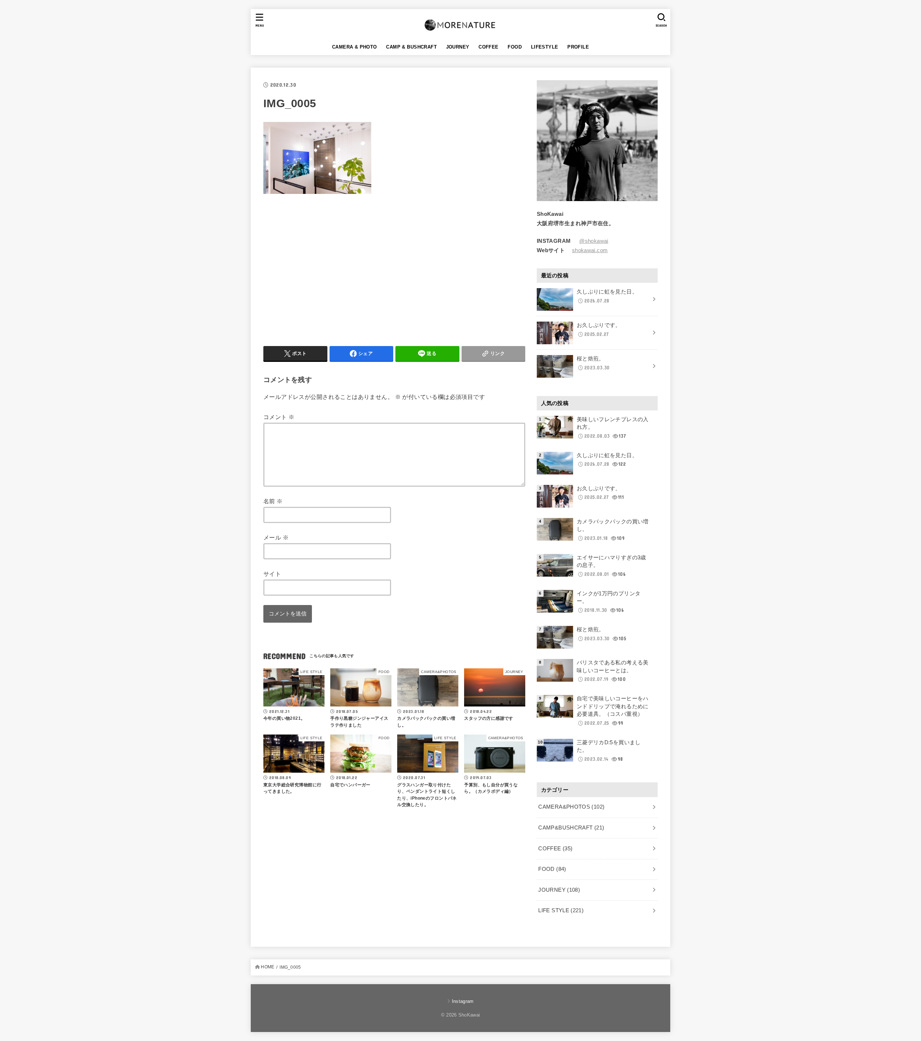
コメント (278, 417)
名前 (273, 501)
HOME (267, 967)
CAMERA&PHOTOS (571, 807)
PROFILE (578, 47)
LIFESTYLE (544, 47)
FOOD (515, 47)
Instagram (462, 1001)
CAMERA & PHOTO (354, 47)
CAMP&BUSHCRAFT (571, 828)
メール (276, 537)
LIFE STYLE (561, 910)
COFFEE (488, 47)
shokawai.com (590, 250)
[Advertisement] (323, 268)
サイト (272, 573)
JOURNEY (457, 47)
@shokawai (593, 241)
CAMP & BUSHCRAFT (411, 47)
